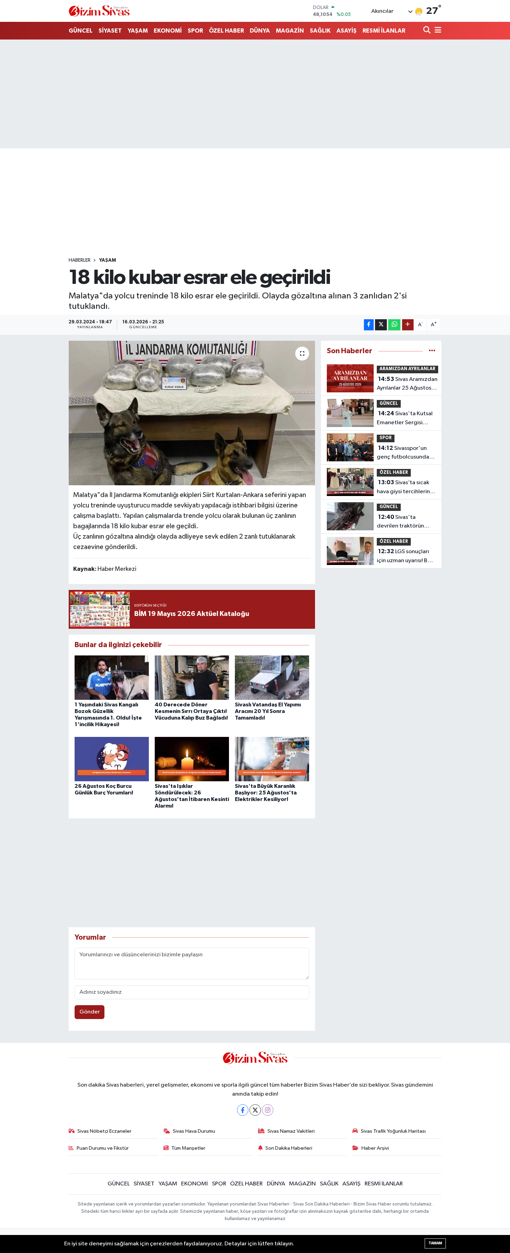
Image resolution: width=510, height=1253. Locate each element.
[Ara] (427, 30)
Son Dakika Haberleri (288, 1148)
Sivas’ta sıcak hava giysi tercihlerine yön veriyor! (405, 487)
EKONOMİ (168, 31)
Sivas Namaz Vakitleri (291, 1131)
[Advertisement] (255, 93)
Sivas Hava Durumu (194, 1131)
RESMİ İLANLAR (384, 31)
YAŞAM (138, 31)
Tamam (435, 1243)
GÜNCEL (81, 31)
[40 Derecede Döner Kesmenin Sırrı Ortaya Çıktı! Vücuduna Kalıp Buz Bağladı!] (192, 677)
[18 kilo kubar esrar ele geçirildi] (192, 413)
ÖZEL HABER (226, 31)
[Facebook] (242, 1110)
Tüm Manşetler (188, 1148)
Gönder (89, 1012)
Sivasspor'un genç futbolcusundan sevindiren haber (404, 453)
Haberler (80, 260)
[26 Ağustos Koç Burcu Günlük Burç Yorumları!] (112, 759)
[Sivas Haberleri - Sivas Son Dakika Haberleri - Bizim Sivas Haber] (99, 10)
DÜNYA (260, 31)
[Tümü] (432, 351)
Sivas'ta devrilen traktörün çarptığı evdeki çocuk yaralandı (405, 522)
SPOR (195, 31)
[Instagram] (267, 1110)
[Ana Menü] (437, 30)
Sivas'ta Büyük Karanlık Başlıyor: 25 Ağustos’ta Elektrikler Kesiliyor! (266, 792)
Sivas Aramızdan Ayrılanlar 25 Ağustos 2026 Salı (407, 384)
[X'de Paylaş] (381, 325)
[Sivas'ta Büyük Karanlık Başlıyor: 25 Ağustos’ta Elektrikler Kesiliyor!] (272, 759)
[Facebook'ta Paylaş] (369, 325)
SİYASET (110, 31)
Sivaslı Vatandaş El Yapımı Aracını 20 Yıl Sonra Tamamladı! (268, 711)
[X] (255, 1110)
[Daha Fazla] (408, 325)
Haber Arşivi (375, 1148)
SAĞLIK (320, 31)
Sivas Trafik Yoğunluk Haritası (393, 1131)
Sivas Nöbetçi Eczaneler (104, 1131)
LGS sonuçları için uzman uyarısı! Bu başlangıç (404, 556)
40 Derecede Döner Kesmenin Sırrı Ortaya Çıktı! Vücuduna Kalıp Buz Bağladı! (191, 711)
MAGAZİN (290, 31)
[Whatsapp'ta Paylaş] (394, 325)
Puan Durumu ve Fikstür (103, 1148)
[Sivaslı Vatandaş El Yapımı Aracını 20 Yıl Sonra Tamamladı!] (272, 677)
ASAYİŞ (347, 31)
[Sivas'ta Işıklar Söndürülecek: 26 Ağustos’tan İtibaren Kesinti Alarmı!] (192, 759)
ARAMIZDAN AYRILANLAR (407, 369)
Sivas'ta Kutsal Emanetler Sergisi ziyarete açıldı (405, 418)
